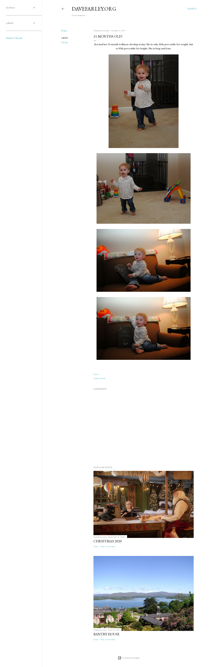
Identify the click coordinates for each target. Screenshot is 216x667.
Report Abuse (14, 38)
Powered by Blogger (131, 658)
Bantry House (106, 634)
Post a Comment (108, 546)
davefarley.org (94, 8)
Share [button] (64, 30)
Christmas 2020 (107, 541)
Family (64, 42)
